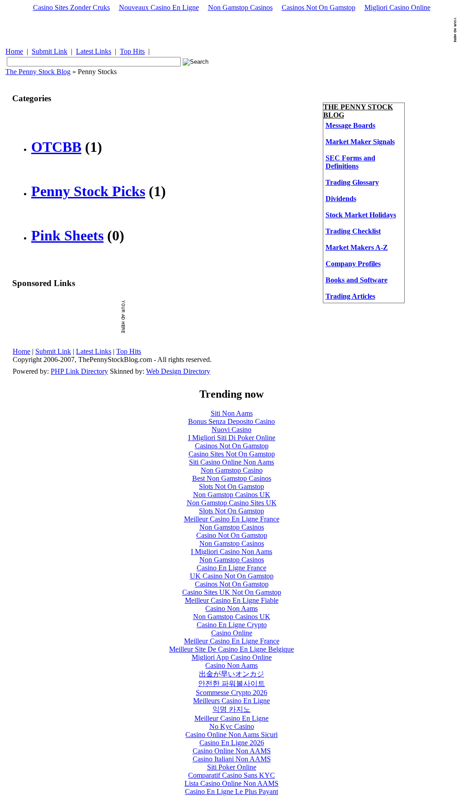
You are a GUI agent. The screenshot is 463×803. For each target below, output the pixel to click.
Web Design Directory (178, 371)
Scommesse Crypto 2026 (231, 692)
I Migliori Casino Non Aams (231, 551)
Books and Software (356, 280)
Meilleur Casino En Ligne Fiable (232, 600)
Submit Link (49, 51)
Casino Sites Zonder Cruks (71, 7)
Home (14, 51)
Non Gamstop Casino (232, 470)
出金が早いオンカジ (231, 674)
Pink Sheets (67, 235)
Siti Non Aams (232, 413)
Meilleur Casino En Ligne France (231, 519)
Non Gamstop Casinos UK (231, 494)
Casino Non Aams (231, 608)
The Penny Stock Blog (38, 71)
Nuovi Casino (231, 429)
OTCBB (56, 147)
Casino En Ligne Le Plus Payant (231, 791)
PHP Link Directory (79, 371)
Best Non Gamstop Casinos (231, 478)
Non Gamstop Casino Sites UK (232, 503)
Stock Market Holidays (361, 215)
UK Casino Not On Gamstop (232, 576)
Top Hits (132, 51)
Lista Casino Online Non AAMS (231, 783)
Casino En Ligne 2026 (231, 743)
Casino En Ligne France (231, 568)
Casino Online (231, 633)
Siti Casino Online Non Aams (231, 462)
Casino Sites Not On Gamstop (232, 454)
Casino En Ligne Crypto (232, 625)
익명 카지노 (231, 709)
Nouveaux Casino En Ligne (159, 7)
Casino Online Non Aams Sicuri (231, 734)
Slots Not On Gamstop (231, 486)
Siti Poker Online (231, 767)
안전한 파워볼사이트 (231, 683)
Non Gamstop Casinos (240, 7)
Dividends (341, 198)
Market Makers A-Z (357, 247)
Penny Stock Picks (88, 191)
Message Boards (350, 125)
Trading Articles (350, 296)
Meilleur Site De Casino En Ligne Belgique (231, 649)
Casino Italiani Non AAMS (232, 759)
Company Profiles (353, 264)
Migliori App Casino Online (232, 657)
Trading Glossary (352, 182)
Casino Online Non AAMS (232, 751)
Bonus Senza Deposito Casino (231, 421)
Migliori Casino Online (397, 7)
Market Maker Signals (360, 142)
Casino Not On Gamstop (231, 535)
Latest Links (93, 51)
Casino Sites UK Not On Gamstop (231, 592)
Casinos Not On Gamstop (318, 7)
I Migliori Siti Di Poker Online (231, 437)
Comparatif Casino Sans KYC (231, 775)
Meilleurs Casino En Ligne (231, 700)
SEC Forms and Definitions (350, 162)
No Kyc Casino (231, 726)
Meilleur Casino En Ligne (231, 718)
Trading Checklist (353, 231)
